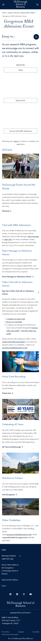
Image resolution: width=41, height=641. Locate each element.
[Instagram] (24, 594)
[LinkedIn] (10, 594)
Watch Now (6, 393)
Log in (16, 141)
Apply (20, 70)
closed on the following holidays (13, 342)
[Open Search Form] (37, 4)
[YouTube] (30, 594)
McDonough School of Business (20, 4)
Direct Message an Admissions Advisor (16, 276)
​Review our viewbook (14, 322)
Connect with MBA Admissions (20, 131)
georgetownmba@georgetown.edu (14, 347)
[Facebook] (17, 594)
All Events (6, 211)
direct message (33, 236)
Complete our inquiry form (15, 319)
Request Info (20, 100)
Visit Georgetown (8, 494)
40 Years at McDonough (11, 447)
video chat (8, 239)
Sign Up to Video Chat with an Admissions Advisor (18, 292)
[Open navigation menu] (3, 4)
